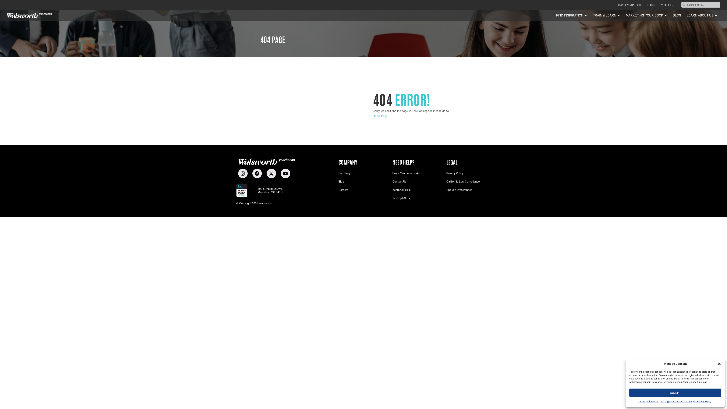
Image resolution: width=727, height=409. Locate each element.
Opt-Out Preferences (459, 190)
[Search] (683, 5)
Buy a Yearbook (630, 5)
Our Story (344, 173)
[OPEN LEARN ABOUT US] (716, 15)
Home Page (380, 116)
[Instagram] (243, 173)
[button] (719, 364)
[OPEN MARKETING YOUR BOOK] (665, 15)
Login (651, 5)
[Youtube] (285, 173)
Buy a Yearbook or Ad (406, 173)
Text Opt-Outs (401, 198)
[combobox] (703, 5)
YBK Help (667, 5)
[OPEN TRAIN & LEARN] (618, 15)
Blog (341, 181)
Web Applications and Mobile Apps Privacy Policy (686, 401)
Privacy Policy (454, 173)
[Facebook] (257, 173)
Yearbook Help (401, 190)
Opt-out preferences (648, 401)
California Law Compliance (463, 181)
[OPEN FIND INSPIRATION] (585, 15)
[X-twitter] (271, 173)
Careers (343, 190)
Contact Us (399, 181)
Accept (675, 393)
